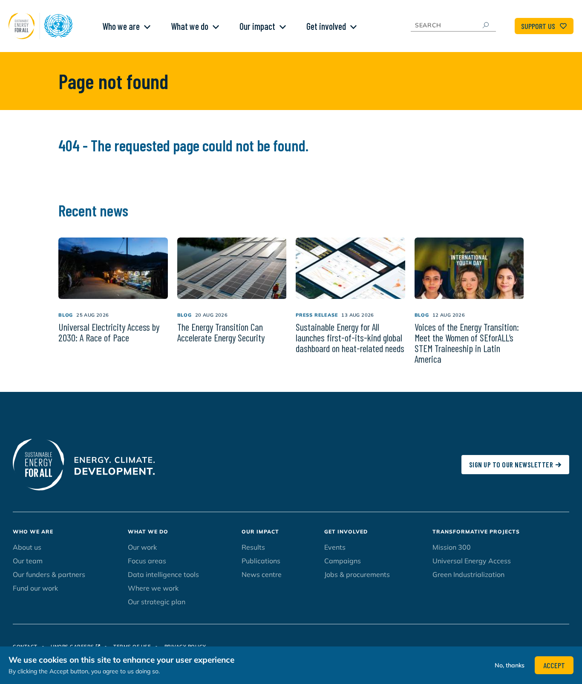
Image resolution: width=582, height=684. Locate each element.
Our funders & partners (49, 574)
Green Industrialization (468, 574)
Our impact (257, 26)
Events (335, 547)
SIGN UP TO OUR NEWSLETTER (511, 464)
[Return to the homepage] (43, 26)
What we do (189, 26)
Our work (142, 547)
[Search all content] (485, 25)
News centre (262, 574)
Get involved (326, 26)
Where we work (153, 588)
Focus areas (147, 560)
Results (253, 547)
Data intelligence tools (163, 574)
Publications (261, 560)
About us (27, 547)
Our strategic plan (156, 601)
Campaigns (342, 560)
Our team (28, 560)
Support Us (538, 26)
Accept (554, 665)
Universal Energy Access (471, 560)
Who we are (121, 26)
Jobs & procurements (357, 574)
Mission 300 (451, 547)
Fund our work (35, 588)
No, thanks (509, 665)
